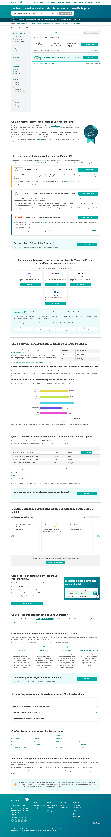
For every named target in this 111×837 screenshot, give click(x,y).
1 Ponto (17, 100)
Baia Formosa (37, 735)
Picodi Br (75, 810)
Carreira (62, 805)
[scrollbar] (55, 536)
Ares (12, 735)
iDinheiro (75, 813)
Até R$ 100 (17, 51)
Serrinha (36, 747)
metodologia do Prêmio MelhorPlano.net (39, 163)
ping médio (44, 222)
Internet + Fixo (18, 86)
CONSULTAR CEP (27, 603)
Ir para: (13, 23)
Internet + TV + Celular (20, 91)
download (64, 181)
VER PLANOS (30, 284)
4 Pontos (17, 106)
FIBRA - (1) (17, 69)
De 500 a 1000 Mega (20, 39)
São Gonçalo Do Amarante (18, 747)
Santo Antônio (82, 744)
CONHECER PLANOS (88, 170)
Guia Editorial (36, 808)
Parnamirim (37, 744)
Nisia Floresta (82, 741)
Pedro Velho (59, 744)
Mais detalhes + (94, 50)
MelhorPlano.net (55, 126)
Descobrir (87, 679)
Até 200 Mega (18, 36)
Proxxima (36, 622)
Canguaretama (15, 738)
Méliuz (74, 808)
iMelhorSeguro (76, 816)
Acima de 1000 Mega (20, 41)
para (47, 32)
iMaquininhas (76, 814)
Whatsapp (90, 44)
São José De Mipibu (33, 27)
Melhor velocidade (36, 23)
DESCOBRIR (90, 57)
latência (94, 230)
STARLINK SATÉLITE (47, 619)
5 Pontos (17, 108)
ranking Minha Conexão (17, 352)
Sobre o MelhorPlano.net (39, 805)
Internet (35, 2)
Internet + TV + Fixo (19, 89)
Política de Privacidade (52, 805)
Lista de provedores (75, 23)
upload (70, 181)
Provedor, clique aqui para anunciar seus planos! (43, 63)
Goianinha (59, 738)
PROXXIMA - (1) (19, 60)
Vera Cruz (81, 747)
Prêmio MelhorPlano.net (23, 23)
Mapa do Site (50, 811)
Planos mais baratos (47, 23)
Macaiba (80, 738)
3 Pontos (17, 104)
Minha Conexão (76, 805)
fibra (37, 181)
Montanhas (14, 741)
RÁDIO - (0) (17, 73)
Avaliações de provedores (61, 23)
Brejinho (80, 735)
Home (12, 27)
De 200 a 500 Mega (19, 38)
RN (27, 27)
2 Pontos (17, 102)
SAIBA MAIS (87, 244)
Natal (57, 741)
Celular (42, 2)
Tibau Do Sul (59, 747)
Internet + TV (18, 84)
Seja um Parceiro (64, 807)
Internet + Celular (19, 87)
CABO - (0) (17, 71)
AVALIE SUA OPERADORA (55, 562)
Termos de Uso (50, 807)
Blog (48, 810)
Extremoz (36, 738)
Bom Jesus (59, 735)
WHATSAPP (88, 452)
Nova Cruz (14, 744)
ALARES (38, 619)
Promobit (75, 811)
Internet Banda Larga (20, 27)
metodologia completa (22, 144)
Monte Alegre (37, 741)
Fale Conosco (50, 808)
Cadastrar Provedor (94, 2)
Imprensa (35, 807)
